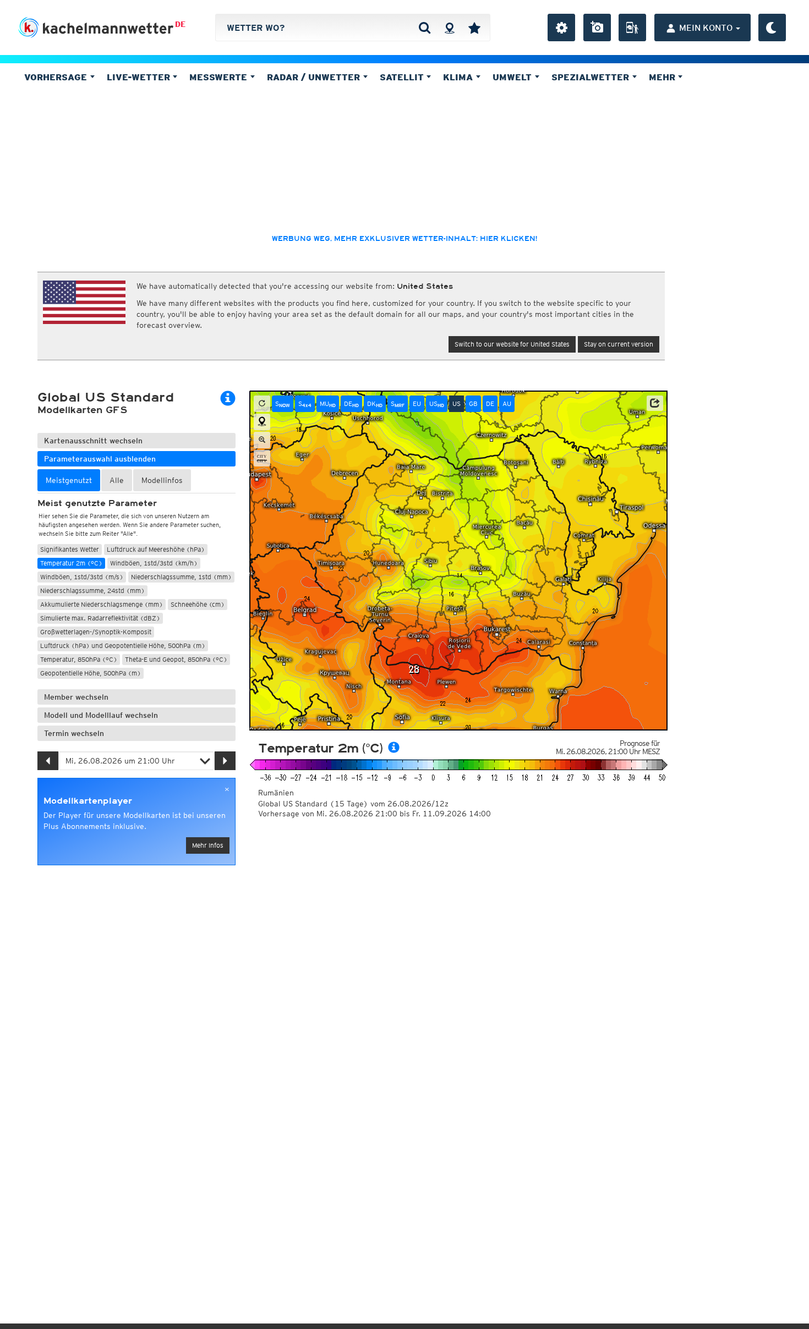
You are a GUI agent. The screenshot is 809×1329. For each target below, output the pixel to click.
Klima (459, 77)
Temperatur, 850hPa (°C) (78, 659)
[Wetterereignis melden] (632, 27)
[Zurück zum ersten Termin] (262, 404)
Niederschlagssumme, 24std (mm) (92, 590)
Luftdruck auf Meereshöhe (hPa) (156, 549)
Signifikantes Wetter (69, 549)
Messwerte (219, 77)
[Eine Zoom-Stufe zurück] (262, 440)
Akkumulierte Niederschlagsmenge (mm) (101, 604)
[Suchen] (424, 27)
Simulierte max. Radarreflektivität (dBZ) (100, 618)
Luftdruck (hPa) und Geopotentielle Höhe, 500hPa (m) (122, 645)
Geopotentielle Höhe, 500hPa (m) (90, 673)
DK (374, 403)
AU (506, 403)
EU (417, 403)
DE (180, 24)
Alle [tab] (117, 480)
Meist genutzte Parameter (97, 503)
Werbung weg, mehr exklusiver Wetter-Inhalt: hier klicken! (404, 239)
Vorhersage (57, 77)
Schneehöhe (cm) (198, 604)
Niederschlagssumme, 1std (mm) (181, 577)
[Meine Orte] (474, 27)
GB (473, 403)
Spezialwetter (591, 77)
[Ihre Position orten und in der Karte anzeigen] (262, 422)
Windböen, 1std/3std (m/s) (81, 577)
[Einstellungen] (561, 27)
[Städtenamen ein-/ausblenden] (262, 458)
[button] (655, 403)
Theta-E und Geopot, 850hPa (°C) (176, 659)
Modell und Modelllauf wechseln (101, 715)
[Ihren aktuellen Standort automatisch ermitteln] (449, 27)
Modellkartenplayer (87, 801)
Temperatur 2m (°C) (71, 563)
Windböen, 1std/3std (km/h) (154, 563)
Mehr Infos (207, 845)
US (436, 403)
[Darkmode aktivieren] (772, 27)
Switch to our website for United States (512, 344)
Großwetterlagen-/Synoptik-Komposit (95, 632)
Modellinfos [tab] (162, 480)
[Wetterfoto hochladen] (597, 27)
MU (328, 403)
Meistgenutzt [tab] (69, 480)
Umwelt (513, 77)
